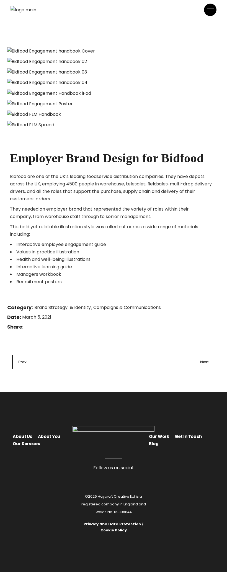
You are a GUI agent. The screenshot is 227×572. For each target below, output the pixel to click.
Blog (154, 444)
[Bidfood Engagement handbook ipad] (113, 93)
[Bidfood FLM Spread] (113, 124)
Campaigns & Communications (127, 307)
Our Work (159, 436)
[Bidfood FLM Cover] (113, 114)
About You (49, 436)
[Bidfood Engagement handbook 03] (113, 72)
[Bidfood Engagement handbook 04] (113, 82)
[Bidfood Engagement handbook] (113, 51)
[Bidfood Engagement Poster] (113, 103)
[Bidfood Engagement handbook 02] (113, 61)
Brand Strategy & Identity (63, 307)
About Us (22, 436)
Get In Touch (188, 436)
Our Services (26, 444)
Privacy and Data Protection (112, 524)
